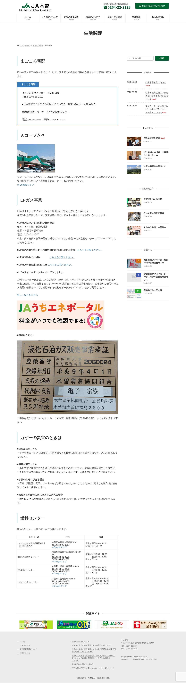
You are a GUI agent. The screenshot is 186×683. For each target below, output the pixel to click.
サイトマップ (25, 645)
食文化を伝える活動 (153, 199)
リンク (22, 641)
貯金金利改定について (155, 82)
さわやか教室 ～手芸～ (155, 227)
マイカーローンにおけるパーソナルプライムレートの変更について (156, 109)
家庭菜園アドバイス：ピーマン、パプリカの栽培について (156, 277)
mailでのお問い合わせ (153, 6)
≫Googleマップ (25, 185)
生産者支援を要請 (154, 138)
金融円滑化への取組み (80, 641)
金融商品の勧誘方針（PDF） (83, 664)
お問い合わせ (25, 653)
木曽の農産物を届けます (155, 166)
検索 (162, 58)
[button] (164, 625)
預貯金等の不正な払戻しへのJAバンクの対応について (93, 668)
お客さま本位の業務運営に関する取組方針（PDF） (92, 645)
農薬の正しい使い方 (153, 290)
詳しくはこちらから (27, 295)
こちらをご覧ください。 (90, 250)
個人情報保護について (28, 649)
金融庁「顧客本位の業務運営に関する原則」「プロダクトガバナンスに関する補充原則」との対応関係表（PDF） (93, 658)
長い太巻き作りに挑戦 (154, 213)
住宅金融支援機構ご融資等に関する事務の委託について (156, 95)
